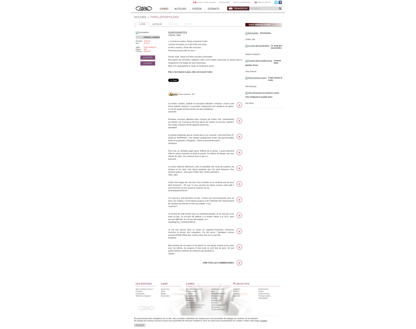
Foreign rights (264, 296)
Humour (189, 300)
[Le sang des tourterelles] (257, 46)
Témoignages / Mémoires (217, 306)
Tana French (250, 71)
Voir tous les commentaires (218, 263)
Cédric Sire (250, 39)
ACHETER (147, 57)
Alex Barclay (250, 86)
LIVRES (164, 9)
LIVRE (142, 24)
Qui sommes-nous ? (144, 289)
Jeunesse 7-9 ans (194, 307)
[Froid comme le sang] (255, 78)
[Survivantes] (251, 33)
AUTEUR (157, 24)
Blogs (163, 294)
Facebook (280, 3)
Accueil (144, 8)
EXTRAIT (148, 63)
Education (165, 296)
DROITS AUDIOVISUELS (242, 2)
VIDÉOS (197, 9)
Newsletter (241, 8)
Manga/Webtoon (218, 294)
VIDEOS (188, 24)
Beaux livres (191, 291)
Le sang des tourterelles (276, 47)
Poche (214, 298)
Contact (139, 291)
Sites (163, 291)
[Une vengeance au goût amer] (262, 93)
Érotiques (190, 298)
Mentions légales (143, 296)
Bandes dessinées (194, 289)
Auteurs (236, 289)
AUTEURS (180, 9)
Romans (215, 303)
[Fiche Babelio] (173, 94)
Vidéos (236, 291)
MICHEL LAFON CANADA (206, 2)
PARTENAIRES (224, 2)
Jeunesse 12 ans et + (195, 305)
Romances (216, 300)
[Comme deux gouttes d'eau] (258, 61)
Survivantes (265, 33)
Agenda (236, 296)
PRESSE (173, 24)
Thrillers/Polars (218, 309)
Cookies (263, 321)
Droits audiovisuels (264, 292)
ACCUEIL (140, 17)
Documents (191, 296)
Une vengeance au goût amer (259, 97)
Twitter (276, 3)
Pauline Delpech (252, 54)
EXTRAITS (213, 9)
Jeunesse (165, 289)
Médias (236, 294)
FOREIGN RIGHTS (264, 2)
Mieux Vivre (216, 296)
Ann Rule (249, 103)
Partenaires (263, 289)
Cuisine (189, 294)
